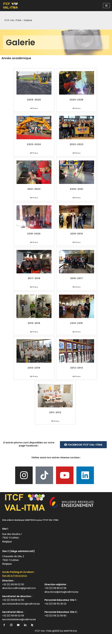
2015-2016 (34, 323)
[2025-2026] (33, 93)
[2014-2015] (76, 317)
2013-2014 (34, 367)
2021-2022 (34, 189)
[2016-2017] (76, 272)
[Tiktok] (44, 475)
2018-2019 (76, 233)
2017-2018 (34, 278)
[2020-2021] (76, 183)
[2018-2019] (76, 228)
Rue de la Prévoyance (14, 575)
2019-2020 (34, 233)
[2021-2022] (33, 183)
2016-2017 (76, 278)
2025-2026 (34, 99)
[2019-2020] (33, 228)
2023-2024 (34, 144)
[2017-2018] (33, 272)
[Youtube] (65, 475)
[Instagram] (24, 475)
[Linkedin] (85, 475)
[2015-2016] (33, 317)
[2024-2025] (76, 93)
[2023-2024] (33, 138)
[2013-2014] (33, 362)
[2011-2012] (55, 406)
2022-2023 (77, 144)
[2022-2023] (76, 138)
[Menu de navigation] (106, 5)
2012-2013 (76, 367)
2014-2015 (76, 323)
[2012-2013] (76, 362)
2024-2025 (77, 99)
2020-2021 (76, 189)
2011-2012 (55, 412)
